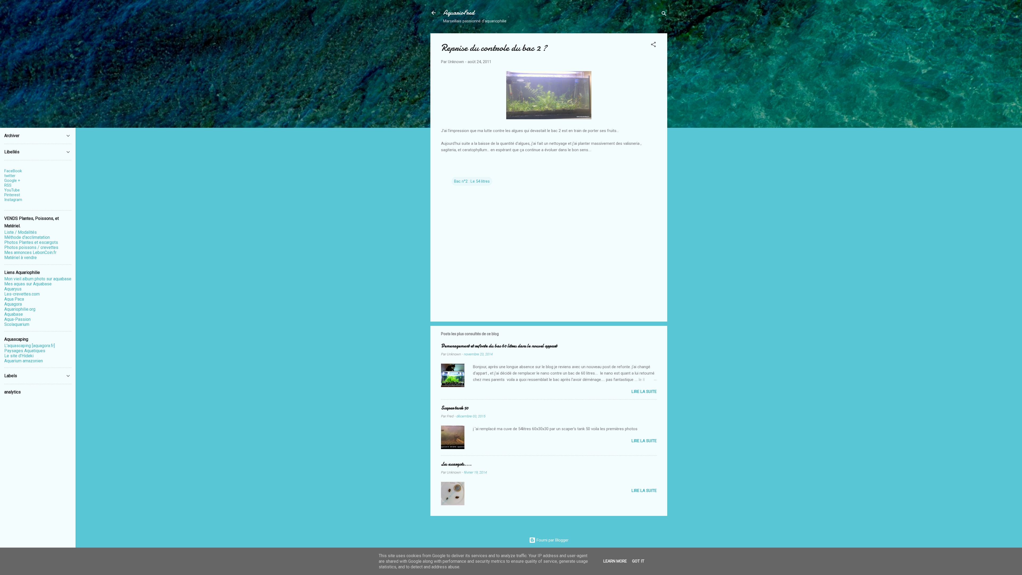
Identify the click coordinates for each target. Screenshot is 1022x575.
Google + (12, 180)
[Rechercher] (664, 14)
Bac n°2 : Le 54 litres (472, 181)
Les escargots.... (456, 464)
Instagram (13, 199)
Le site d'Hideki (19, 355)
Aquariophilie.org (19, 309)
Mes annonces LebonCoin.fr (30, 252)
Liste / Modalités (20, 232)
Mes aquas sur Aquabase (28, 283)
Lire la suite (644, 391)
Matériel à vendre (20, 257)
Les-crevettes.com (22, 294)
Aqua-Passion (17, 319)
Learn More (615, 561)
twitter (9, 175)
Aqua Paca (14, 299)
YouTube (12, 190)
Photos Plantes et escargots (31, 242)
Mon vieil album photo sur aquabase (37, 278)
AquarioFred (459, 12)
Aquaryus (13, 288)
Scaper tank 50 (454, 408)
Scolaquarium (16, 324)
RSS (7, 185)
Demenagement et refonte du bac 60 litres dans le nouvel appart (499, 346)
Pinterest (12, 194)
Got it (638, 561)
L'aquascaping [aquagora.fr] (29, 345)
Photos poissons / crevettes (31, 247)
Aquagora (13, 304)
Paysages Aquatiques (24, 350)
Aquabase (13, 314)
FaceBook (13, 171)
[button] (653, 45)
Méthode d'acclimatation (27, 237)
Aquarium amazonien (23, 360)
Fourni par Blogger (551, 540)
